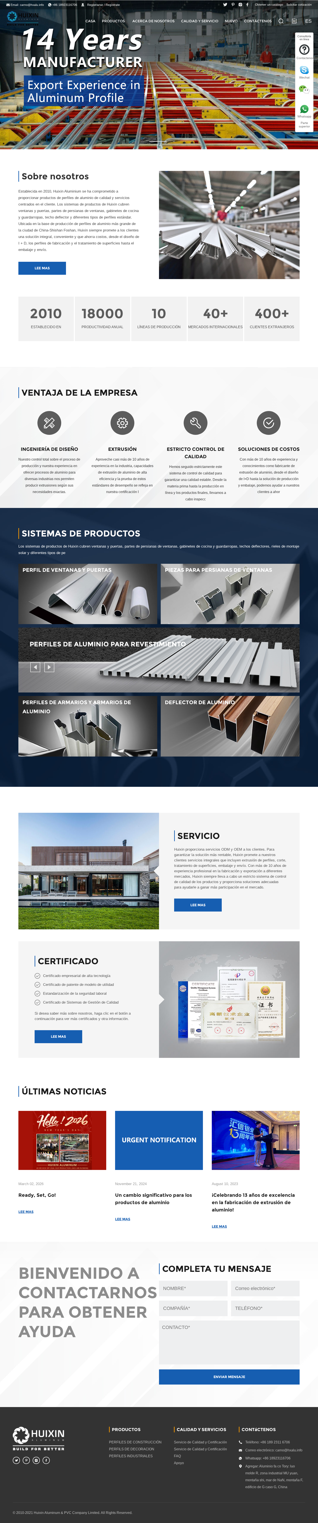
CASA (90, 21)
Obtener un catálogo (269, 4)
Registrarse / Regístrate (103, 4)
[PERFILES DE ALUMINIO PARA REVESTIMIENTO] (159, 690)
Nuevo (231, 21)
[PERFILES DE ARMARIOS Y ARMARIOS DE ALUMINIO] (87, 755)
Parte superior (304, 124)
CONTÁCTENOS (258, 21)
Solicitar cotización (299, 4)
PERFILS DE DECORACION (131, 1449)
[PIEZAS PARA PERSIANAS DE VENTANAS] (230, 622)
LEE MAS (42, 268)
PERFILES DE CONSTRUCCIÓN (135, 1442)
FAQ (177, 1456)
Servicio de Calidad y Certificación (200, 1442)
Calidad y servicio (199, 21)
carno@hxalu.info (32, 4)
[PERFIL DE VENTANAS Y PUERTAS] (87, 622)
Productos (113, 21)
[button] (35, 667)
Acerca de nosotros (153, 21)
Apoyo (179, 1463)
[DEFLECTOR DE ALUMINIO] (230, 755)
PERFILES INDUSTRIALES (131, 1456)
